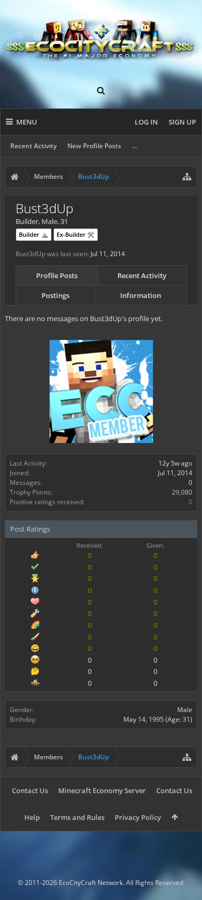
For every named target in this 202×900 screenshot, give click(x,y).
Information (140, 295)
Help (32, 817)
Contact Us (30, 790)
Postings (55, 295)
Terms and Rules (77, 817)
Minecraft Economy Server (102, 790)
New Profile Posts (94, 145)
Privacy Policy (138, 817)
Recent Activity (33, 145)
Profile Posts (57, 275)
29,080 (182, 492)
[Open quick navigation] (187, 176)
